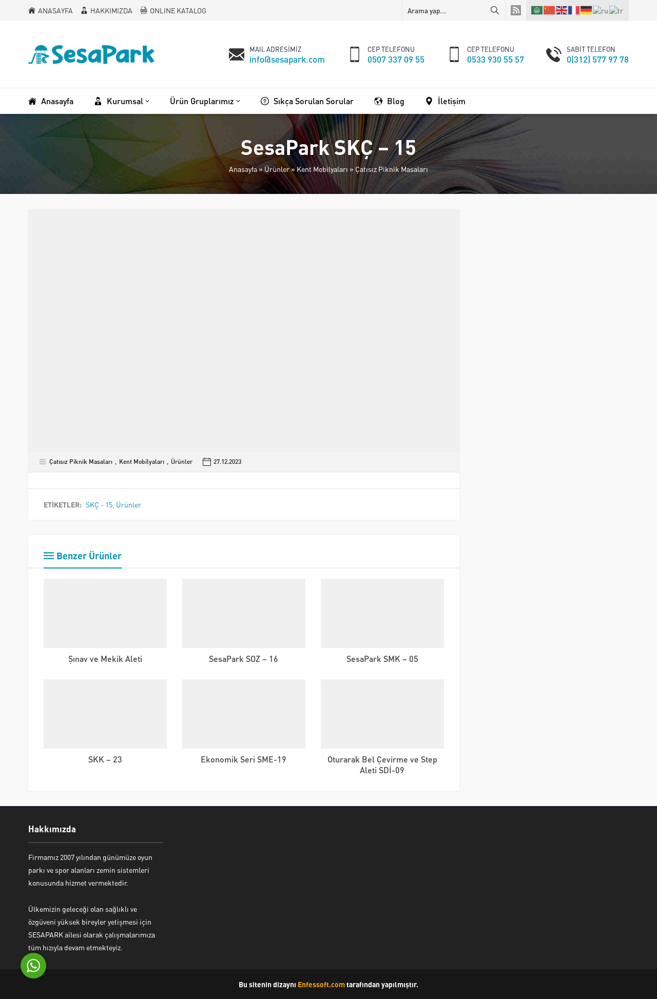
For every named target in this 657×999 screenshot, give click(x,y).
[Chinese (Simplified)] (550, 10)
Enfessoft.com (321, 984)
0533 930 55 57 (495, 59)
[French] (574, 10)
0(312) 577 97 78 (598, 59)
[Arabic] (537, 10)
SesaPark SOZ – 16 (243, 658)
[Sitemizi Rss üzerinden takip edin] (516, 10)
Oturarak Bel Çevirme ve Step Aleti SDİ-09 (382, 764)
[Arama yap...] (495, 10)
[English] (562, 10)
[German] (587, 10)
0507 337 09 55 (396, 59)
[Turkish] (616, 10)
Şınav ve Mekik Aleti (105, 658)
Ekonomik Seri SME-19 (243, 759)
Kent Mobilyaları (322, 168)
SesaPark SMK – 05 (382, 658)
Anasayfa (243, 168)
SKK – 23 (105, 759)
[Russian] (601, 10)
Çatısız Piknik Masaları (391, 168)
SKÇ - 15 (99, 504)
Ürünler (276, 168)
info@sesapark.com (287, 59)
